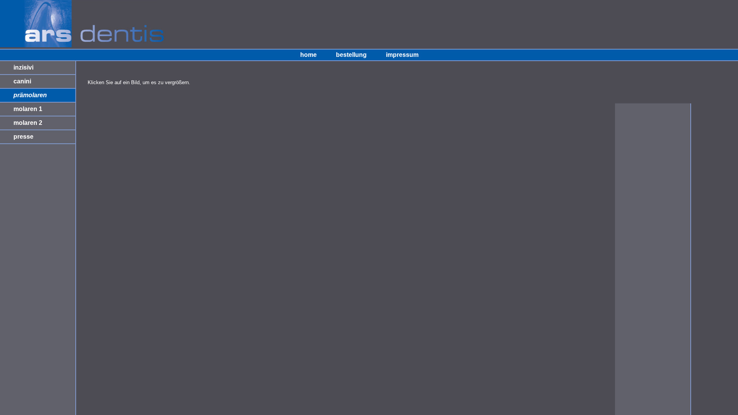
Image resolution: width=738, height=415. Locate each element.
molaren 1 (27, 109)
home (308, 54)
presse (23, 136)
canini (22, 81)
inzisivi (23, 67)
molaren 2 (27, 123)
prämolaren (30, 95)
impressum (402, 54)
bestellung (351, 54)
